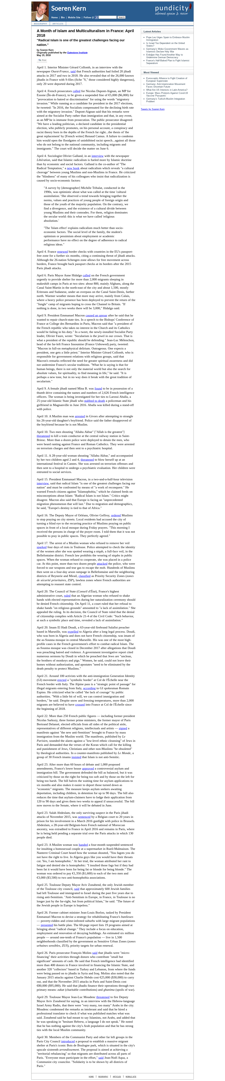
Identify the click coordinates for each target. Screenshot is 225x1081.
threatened (43, 436)
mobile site (131, 1076)
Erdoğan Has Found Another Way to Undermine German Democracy (164, 56)
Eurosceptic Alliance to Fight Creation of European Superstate (166, 79)
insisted (76, 757)
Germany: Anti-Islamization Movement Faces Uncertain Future (165, 85)
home (91, 1076)
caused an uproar (96, 315)
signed (123, 728)
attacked (102, 563)
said (73, 71)
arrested (80, 416)
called (76, 91)
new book (73, 168)
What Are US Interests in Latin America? (166, 90)
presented (47, 925)
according (89, 688)
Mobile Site (74, 17)
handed (83, 844)
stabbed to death (94, 400)
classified (85, 576)
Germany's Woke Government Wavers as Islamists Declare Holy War (167, 50)
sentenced (84, 817)
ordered (116, 515)
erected (61, 680)
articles (58, 24)
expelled (73, 631)
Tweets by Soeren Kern (153, 109)
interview (98, 156)
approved (88, 768)
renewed (62, 251)
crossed (80, 704)
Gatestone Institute (77, 52)
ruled (67, 595)
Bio (63, 17)
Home (54, 17)
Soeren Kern (68, 8)
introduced (68, 1041)
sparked (42, 547)
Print (43, 60)
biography (40, 24)
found (98, 388)
